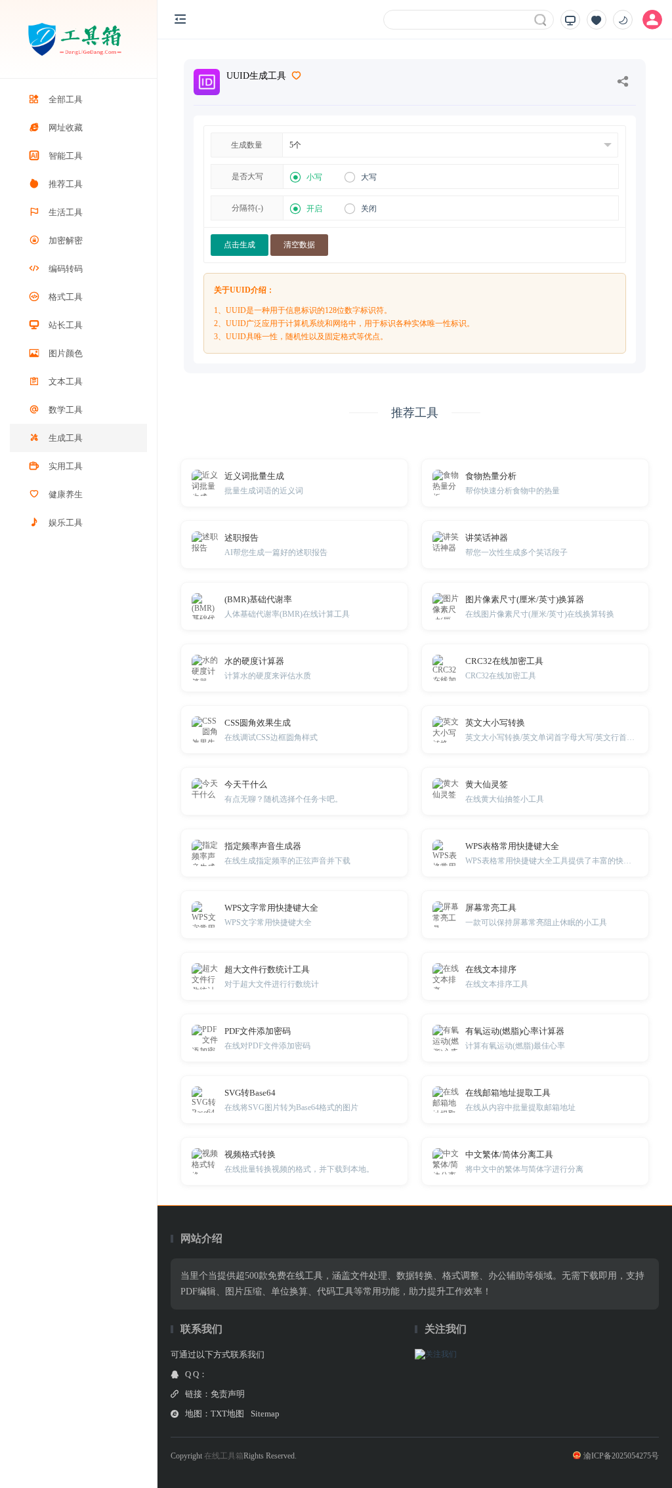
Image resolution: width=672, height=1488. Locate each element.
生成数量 (246, 145)
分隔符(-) (247, 208)
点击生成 (239, 244)
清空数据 (299, 244)
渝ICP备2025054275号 (621, 1455)
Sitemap (265, 1413)
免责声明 (228, 1394)
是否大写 (247, 176)
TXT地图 (227, 1413)
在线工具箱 (223, 1455)
